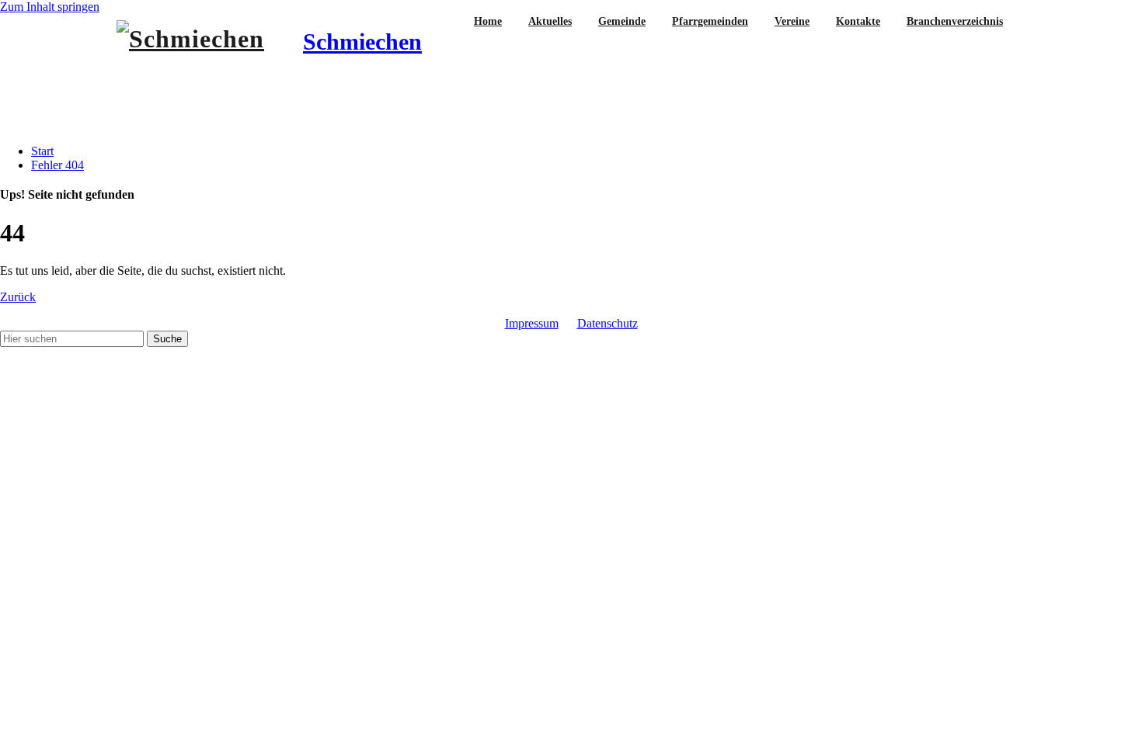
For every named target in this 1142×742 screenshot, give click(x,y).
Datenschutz (607, 323)
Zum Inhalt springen (49, 6)
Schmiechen (362, 41)
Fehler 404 (57, 165)
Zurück (18, 296)
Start (42, 151)
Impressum (532, 323)
